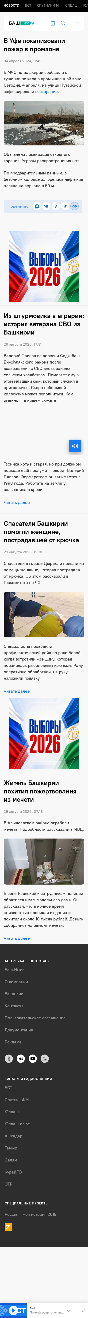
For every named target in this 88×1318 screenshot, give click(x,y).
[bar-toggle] (77, 23)
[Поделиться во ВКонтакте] (46, 206)
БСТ (28, 6)
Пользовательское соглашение (35, 1018)
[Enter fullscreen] (83, 1310)
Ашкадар (13, 1136)
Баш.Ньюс (14, 969)
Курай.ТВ (13, 1172)
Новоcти (11, 6)
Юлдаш (71, 6)
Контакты (14, 1006)
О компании (16, 981)
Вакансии (14, 993)
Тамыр (11, 1148)
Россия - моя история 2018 (31, 1214)
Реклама (13, 1042)
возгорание (46, 91)
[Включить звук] (75, 446)
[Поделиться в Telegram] (65, 206)
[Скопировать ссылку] (74, 206)
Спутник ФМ (48, 6)
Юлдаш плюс (17, 1124)
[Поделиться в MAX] (37, 206)
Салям (11, 1160)
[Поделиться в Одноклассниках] (56, 206)
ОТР (8, 1184)
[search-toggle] (63, 23)
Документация (19, 1030)
